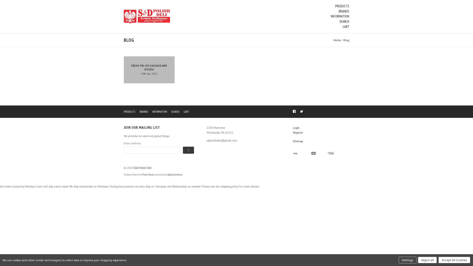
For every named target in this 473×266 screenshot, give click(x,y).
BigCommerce (175, 174)
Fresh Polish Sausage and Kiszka (149, 67)
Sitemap (298, 141)
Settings (407, 260)
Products (342, 6)
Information (340, 16)
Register (298, 132)
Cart (346, 26)
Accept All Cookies (454, 260)
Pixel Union (148, 174)
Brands (344, 11)
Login (296, 127)
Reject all (427, 260)
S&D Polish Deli (142, 168)
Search (344, 21)
